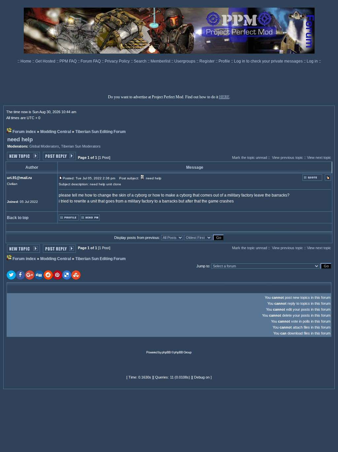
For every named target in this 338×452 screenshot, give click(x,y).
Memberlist (161, 61)
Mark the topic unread (249, 157)
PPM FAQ (68, 61)
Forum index (24, 131)
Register (207, 61)
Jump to (202, 266)
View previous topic (287, 157)
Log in (312, 61)
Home (26, 61)
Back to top (17, 217)
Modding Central (55, 131)
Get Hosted (45, 61)
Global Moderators (44, 146)
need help (20, 139)
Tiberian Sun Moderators (81, 146)
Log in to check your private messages (269, 61)
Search (141, 61)
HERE (224, 97)
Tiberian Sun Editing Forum (100, 131)
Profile (225, 61)
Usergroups (185, 61)
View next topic (319, 157)
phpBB (166, 352)
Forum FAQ (91, 61)
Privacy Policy (118, 61)
